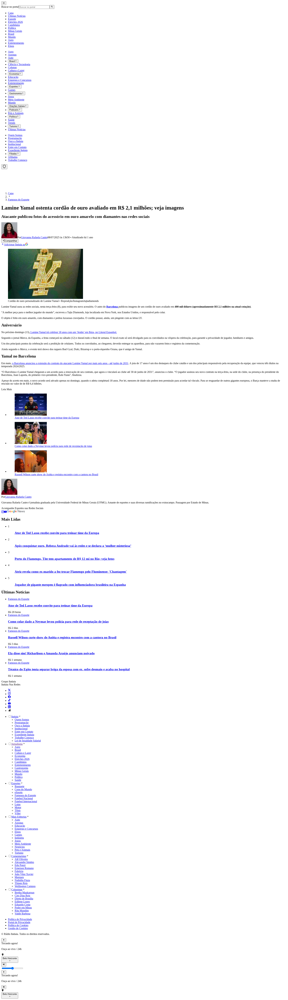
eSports (18, 792)
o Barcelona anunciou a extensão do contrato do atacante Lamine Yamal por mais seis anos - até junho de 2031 (70, 363)
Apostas (19, 822)
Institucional (21, 728)
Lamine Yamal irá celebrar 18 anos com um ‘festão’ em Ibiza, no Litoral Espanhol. (73, 332)
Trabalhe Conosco (24, 737)
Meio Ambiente (23, 843)
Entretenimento (23, 765)
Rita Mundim (22, 910)
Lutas (17, 804)
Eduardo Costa (22, 904)
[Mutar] (3, 964)
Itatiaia (14, 716)
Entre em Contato (24, 731)
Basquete (19, 786)
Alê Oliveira (21, 859)
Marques (19, 877)
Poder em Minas (23, 907)
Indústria (19, 837)
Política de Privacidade (20, 919)
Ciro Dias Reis (22, 895)
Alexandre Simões (24, 862)
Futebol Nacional (24, 798)
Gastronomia (21, 768)
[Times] (4, 166)
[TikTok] (9, 700)
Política (18, 777)
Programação (21, 722)
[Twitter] (9, 690)
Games (18, 834)
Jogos (18, 840)
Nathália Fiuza (22, 880)
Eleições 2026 (22, 759)
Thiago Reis (21, 883)
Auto (17, 819)
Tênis (17, 810)
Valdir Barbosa (22, 913)
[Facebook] (9, 697)
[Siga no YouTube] (5, 512)
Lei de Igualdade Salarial (28, 740)
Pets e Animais (22, 849)
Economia (20, 756)
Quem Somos (22, 719)
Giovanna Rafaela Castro (18, 496)
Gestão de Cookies (18, 928)
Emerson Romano (24, 868)
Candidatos (20, 762)
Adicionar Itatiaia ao (14, 244)
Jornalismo (17, 744)
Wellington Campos (25, 886)
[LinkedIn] (9, 707)
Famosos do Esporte (25, 795)
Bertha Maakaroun (24, 892)
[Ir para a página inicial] (11, 187)
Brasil (18, 750)
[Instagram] (9, 693)
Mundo (18, 774)
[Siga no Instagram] (2, 512)
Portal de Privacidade (19, 922)
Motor (18, 807)
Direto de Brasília (24, 898)
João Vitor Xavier (24, 874)
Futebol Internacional (26, 801)
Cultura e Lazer (23, 753)
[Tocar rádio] (3, 940)
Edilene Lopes (22, 901)
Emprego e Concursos (26, 828)
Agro (17, 747)
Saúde (18, 780)
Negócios (20, 846)
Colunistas (16, 889)
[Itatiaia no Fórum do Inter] (9, 710)
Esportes (15, 783)
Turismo (19, 852)
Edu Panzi (20, 865)
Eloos (18, 831)
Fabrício (19, 871)
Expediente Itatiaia (24, 734)
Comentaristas (18, 856)
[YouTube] (9, 703)
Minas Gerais (22, 771)
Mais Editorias (18, 816)
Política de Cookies (18, 925)
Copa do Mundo (23, 789)
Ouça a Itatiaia (22, 725)
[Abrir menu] (3, 3)
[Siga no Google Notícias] (16, 512)
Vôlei (17, 813)
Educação (20, 825)
